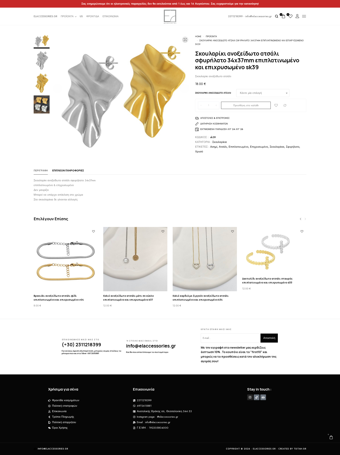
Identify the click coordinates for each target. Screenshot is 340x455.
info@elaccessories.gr (151, 346)
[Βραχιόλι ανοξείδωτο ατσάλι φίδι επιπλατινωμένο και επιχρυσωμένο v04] (66, 259)
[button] (57, 88)
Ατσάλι (223, 147)
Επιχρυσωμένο (259, 147)
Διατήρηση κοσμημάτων (214, 123)
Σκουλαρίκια (219, 142)
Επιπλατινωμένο (238, 147)
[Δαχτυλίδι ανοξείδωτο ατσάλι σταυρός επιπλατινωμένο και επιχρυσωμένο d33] (274, 250)
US (81, 16)
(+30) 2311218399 (81, 344)
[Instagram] (250, 397)
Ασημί (213, 147)
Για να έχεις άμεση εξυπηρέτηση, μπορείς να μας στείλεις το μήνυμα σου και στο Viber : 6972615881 (91, 352)
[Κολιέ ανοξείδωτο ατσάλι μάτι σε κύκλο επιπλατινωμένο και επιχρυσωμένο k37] (135, 259)
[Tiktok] (256, 397)
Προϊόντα (67, 16)
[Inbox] (263, 397)
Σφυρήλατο (292, 147)
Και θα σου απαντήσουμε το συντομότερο (147, 352)
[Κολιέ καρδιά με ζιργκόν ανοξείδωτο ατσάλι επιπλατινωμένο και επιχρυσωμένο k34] (205, 259)
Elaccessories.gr (45, 16)
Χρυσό (199, 151)
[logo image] (170, 16)
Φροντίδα (92, 16)
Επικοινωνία (110, 16)
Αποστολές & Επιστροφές (215, 118)
